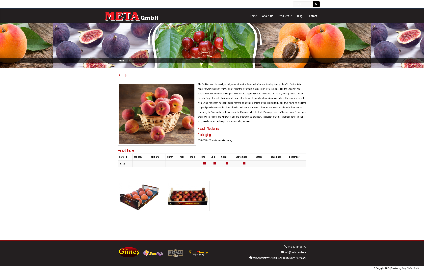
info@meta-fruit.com (295, 252)
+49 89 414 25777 (297, 246)
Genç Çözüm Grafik (410, 268)
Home (253, 16)
